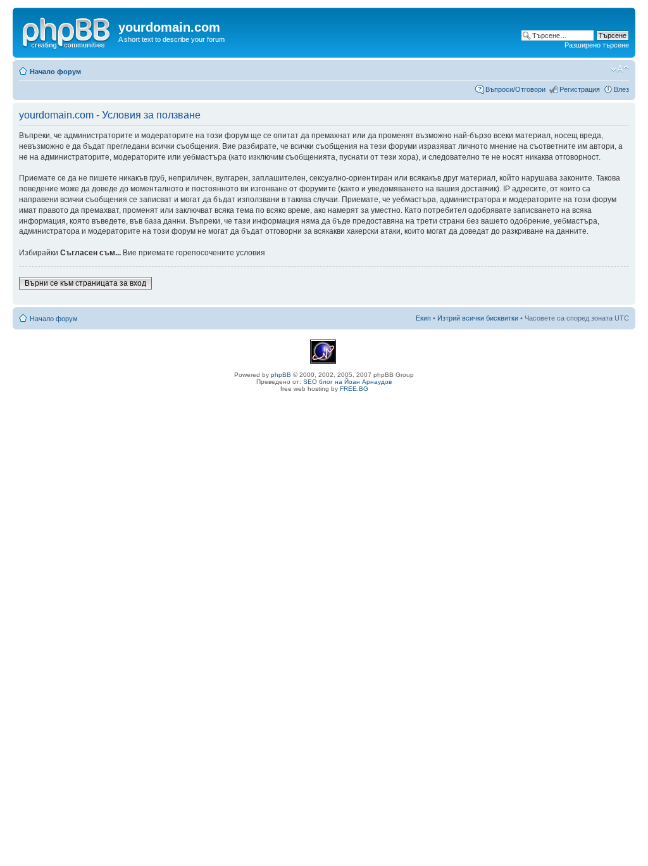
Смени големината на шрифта (620, 69)
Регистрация (579, 89)
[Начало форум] (67, 31)
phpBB (281, 374)
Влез (621, 89)
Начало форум (55, 71)
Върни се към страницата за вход (85, 283)
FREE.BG (354, 388)
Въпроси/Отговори (515, 89)
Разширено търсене (596, 45)
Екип (423, 318)
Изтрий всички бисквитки (477, 318)
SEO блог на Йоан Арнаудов (347, 381)
